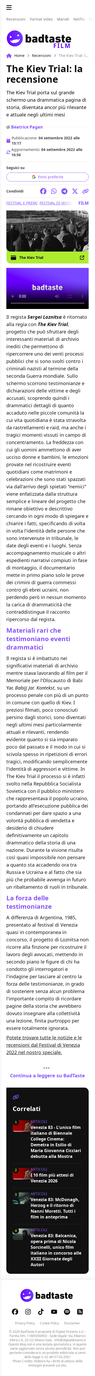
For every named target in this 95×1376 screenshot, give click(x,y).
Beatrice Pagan (27, 127)
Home (19, 55)
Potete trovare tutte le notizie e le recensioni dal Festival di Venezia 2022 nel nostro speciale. (44, 1044)
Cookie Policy (49, 1323)
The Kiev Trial (31, 257)
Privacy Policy (25, 1323)
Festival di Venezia (58, 202)
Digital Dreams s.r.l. (70, 1331)
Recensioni (41, 55)
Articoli (39, 1121)
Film (83, 203)
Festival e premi (21, 202)
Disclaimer (72, 1323)
